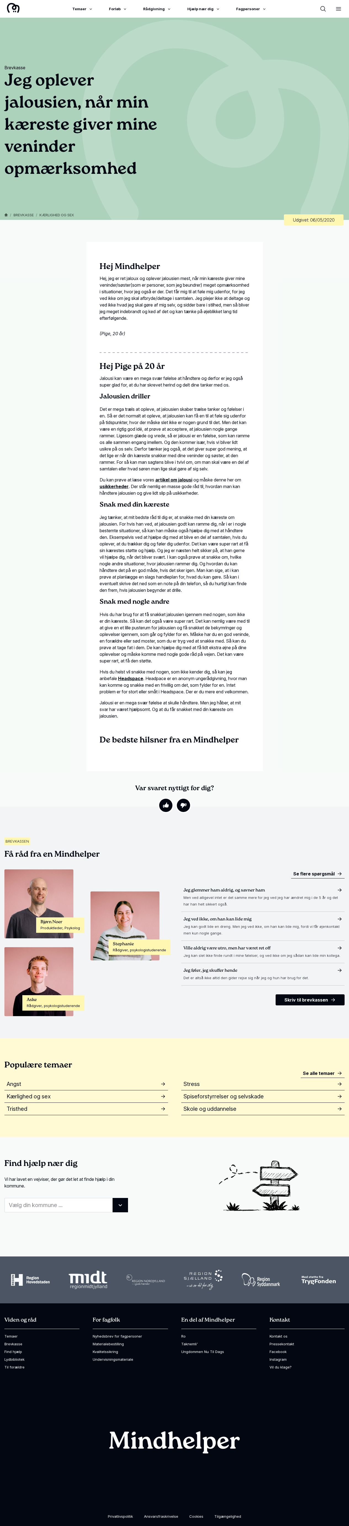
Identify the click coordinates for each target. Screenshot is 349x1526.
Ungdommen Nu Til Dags (202, 1351)
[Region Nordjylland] (145, 1279)
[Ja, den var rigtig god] (166, 805)
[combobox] (66, 1205)
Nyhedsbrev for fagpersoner (117, 1336)
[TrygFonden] (318, 1280)
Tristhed (17, 1109)
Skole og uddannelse (209, 1109)
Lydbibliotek (14, 1359)
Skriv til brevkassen (306, 1000)
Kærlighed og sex (56, 215)
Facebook (278, 1351)
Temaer (11, 1336)
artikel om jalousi (173, 480)
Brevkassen (17, 841)
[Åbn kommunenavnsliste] (120, 1205)
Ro (183, 1336)
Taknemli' (189, 1344)
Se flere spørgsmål (314, 874)
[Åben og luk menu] (338, 9)
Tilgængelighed (227, 1516)
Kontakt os (278, 1336)
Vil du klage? (281, 1367)
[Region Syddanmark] (261, 1280)
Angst (14, 1084)
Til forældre (14, 1367)
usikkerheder (114, 486)
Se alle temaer (319, 1073)
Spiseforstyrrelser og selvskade (223, 1096)
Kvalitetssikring (105, 1351)
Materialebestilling (108, 1344)
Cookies (196, 1516)
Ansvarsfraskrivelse (161, 1516)
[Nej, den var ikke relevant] (183, 805)
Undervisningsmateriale (113, 1359)
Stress (191, 1084)
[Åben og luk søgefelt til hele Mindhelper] (323, 9)
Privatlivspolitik (120, 1516)
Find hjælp (13, 1351)
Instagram (278, 1359)
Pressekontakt (282, 1344)
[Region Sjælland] (203, 1280)
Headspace (130, 678)
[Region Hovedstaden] (30, 1280)
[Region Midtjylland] (88, 1280)
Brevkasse (24, 215)
